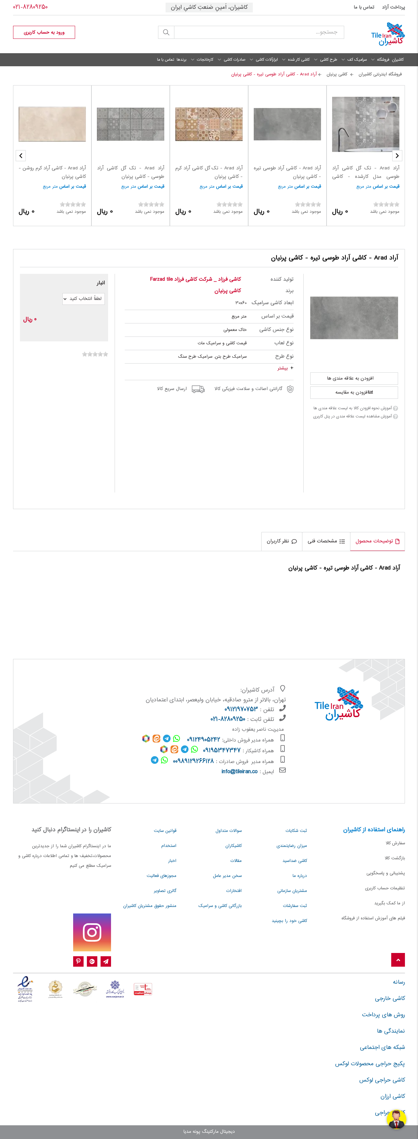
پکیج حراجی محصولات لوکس (370, 1064)
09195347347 (222, 751)
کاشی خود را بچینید (289, 921)
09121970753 (241, 710)
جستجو (166, 32)
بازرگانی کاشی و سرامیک (220, 906)
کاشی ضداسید (294, 861)
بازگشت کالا (395, 858)
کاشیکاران (233, 846)
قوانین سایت (165, 831)
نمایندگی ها (391, 1031)
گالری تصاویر (165, 891)
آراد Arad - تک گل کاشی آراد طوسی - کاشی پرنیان (130, 172)
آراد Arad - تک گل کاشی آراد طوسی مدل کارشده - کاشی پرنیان (365, 176)
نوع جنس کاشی (276, 329)
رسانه (399, 982)
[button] (20, 155)
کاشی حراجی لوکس (382, 1080)
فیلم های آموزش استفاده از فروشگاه (373, 918)
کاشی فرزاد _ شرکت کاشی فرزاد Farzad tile (195, 279)
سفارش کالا (395, 843)
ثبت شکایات (296, 831)
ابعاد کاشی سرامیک (272, 303)
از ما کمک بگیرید (389, 903)
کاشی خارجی (390, 999)
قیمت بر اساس (386, 186)
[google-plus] (92, 961)
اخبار (172, 861)
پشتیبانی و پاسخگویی (385, 873)
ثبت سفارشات (295, 906)
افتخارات (234, 891)
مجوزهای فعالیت (161, 876)
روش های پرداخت (383, 1015)
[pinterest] (78, 961)
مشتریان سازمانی (292, 891)
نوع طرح (284, 356)
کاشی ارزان (392, 1096)
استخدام (168, 846)
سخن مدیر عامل (227, 876)
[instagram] (92, 932)
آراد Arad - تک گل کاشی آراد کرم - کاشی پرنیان (209, 172)
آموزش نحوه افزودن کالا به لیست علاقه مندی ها (353, 408)
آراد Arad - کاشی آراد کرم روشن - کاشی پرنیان (52, 172)
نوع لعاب (283, 343)
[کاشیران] (379, 34)
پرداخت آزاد (393, 7)
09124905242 (203, 740)
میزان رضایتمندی (292, 846)
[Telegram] (106, 961)
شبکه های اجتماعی (382, 1048)
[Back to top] (398, 960)
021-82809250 (30, 7)
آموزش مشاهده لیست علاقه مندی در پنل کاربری (352, 416)
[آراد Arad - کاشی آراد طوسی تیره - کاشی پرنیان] (354, 318)
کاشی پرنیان (228, 291)
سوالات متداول (229, 831)
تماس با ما (364, 7)
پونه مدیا (191, 1132)
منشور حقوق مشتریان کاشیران (149, 906)
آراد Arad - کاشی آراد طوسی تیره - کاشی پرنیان (287, 172)
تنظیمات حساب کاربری (385, 888)
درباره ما (300, 876)
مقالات (236, 861)
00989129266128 (193, 762)
